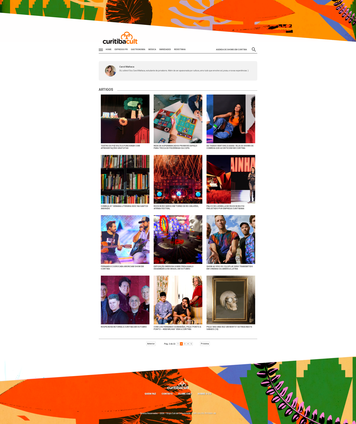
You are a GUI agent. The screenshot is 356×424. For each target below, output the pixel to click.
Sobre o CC (204, 393)
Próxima (205, 344)
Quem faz (150, 393)
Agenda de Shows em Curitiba (231, 49)
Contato (167, 393)
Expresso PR (121, 49)
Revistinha (180, 49)
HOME (108, 49)
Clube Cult (185, 393)
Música (152, 49)
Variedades (165, 49)
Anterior (151, 344)
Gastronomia (138, 49)
